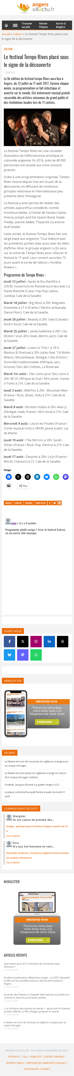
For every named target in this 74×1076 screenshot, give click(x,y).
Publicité (35, 1056)
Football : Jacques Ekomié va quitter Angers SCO (32, 784)
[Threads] (62, 641)
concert (18, 502)
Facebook (50, 503)
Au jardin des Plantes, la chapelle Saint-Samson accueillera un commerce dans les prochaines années (36, 996)
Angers (8, 502)
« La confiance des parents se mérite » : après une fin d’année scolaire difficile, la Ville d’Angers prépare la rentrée (37, 1010)
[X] (22, 641)
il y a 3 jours (13, 835)
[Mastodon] (22, 655)
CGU (25, 1056)
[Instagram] (36, 641)
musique (28, 502)
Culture (17, 34)
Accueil (6, 34)
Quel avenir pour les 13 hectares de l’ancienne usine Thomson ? (32, 965)
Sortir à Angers (54, 1056)
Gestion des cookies (37, 1069)
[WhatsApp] (36, 655)
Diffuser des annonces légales (46, 1063)
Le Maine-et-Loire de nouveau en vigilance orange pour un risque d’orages (35, 1024)
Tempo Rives (40, 502)
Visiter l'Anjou (15, 1063)
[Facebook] (9, 641)
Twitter (54, 503)
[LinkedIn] (49, 641)
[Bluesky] (9, 655)
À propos (14, 1056)
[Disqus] (37, 564)
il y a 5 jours (13, 862)
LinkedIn (59, 503)
